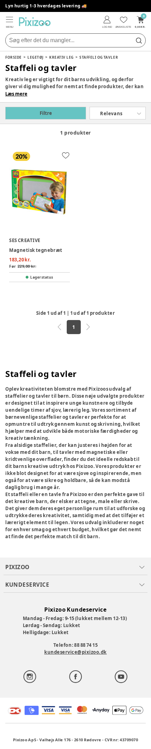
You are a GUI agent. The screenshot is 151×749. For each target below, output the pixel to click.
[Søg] (138, 40)
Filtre (46, 113)
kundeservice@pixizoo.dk (75, 652)
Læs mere (16, 94)
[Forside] (35, 21)
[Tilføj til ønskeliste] (65, 155)
